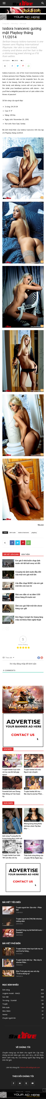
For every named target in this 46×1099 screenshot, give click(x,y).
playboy (34, 532)
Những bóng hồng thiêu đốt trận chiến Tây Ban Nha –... (33, 826)
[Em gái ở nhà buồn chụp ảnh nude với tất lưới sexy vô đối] (8, 563)
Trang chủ (5, 24)
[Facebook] (13, 1083)
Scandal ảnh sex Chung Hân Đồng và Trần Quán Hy (11, 793)
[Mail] (19, 1083)
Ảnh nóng (14, 24)
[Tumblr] (26, 1083)
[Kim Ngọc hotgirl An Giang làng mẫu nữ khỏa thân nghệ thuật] (8, 620)
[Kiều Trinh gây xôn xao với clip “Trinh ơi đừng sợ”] (8, 973)
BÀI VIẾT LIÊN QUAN (11, 554)
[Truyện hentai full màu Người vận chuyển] (34, 761)
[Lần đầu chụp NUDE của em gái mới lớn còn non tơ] (8, 586)
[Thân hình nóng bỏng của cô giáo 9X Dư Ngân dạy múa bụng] (34, 846)
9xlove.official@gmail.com (30, 1067)
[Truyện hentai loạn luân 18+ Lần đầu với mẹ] (12, 846)
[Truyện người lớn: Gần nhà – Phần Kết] (8, 910)
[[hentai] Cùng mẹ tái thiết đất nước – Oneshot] (8, 933)
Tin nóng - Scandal (9, 788)
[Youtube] (32, 1083)
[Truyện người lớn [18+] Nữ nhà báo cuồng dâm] (8, 922)
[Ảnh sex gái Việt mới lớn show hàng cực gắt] (8, 608)
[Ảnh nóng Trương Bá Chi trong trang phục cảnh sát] (12, 821)
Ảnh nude (23, 24)
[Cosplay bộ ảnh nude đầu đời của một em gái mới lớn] (8, 575)
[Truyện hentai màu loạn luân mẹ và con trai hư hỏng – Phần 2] (8, 952)
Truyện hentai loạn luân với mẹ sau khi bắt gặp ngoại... (11, 772)
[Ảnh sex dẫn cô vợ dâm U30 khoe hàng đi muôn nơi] (8, 597)
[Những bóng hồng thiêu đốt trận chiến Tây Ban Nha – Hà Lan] (34, 815)
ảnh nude (13, 532)
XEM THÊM (25, 554)
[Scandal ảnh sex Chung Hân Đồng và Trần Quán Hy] (12, 782)
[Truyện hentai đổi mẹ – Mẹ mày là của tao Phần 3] (34, 782)
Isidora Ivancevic (23, 532)
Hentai (5, 766)
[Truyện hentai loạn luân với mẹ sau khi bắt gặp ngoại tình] (12, 761)
